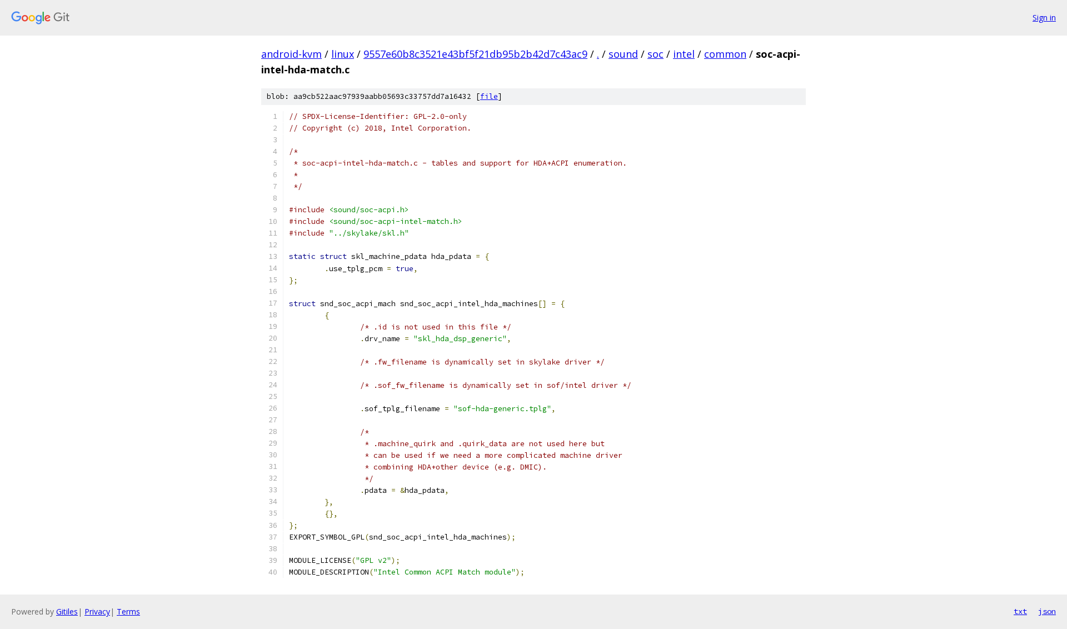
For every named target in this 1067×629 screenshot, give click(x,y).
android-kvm (291, 54)
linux (342, 54)
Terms (128, 611)
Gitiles (67, 611)
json (1047, 611)
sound (623, 54)
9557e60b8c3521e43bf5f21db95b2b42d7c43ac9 (475, 54)
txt (1020, 611)
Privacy (97, 611)
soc (655, 54)
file (489, 96)
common (725, 54)
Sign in (1044, 17)
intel (684, 54)
